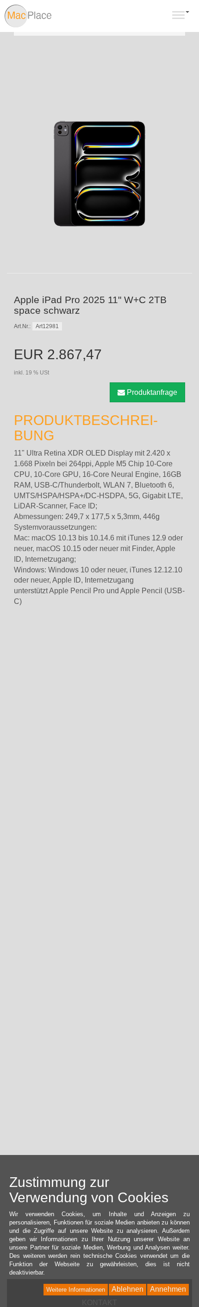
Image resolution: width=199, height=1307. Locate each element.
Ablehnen (127, 1289)
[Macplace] (28, 16)
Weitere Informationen (75, 1289)
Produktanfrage (151, 392)
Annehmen (168, 1289)
